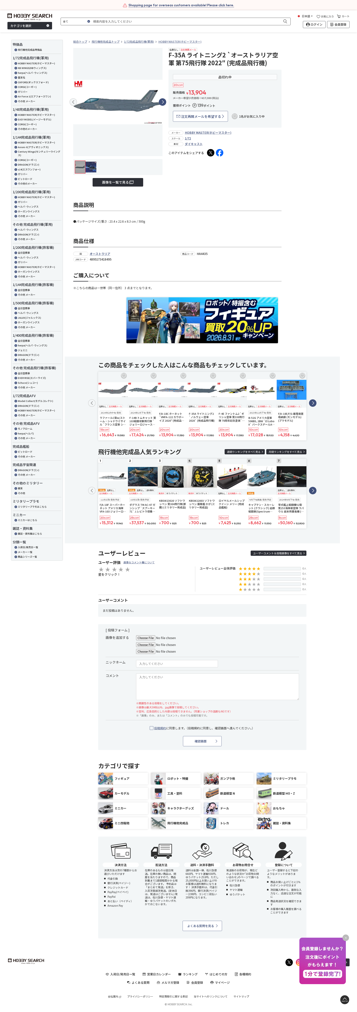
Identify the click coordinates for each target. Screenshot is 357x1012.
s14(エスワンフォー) (29, 169)
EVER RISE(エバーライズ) (32, 378)
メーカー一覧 (25, 552)
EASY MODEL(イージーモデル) (34, 119)
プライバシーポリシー (140, 996)
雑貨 (20, 488)
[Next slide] (162, 102)
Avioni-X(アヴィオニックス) (33, 147)
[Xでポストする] (210, 152)
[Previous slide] (73, 102)
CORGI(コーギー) (27, 87)
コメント (112, 675)
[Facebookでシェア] (219, 152)
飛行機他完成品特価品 (30, 49)
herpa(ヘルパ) (26, 433)
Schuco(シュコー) (28, 382)
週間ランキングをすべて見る (243, 452)
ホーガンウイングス (29, 211)
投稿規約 (160, 728)
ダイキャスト (194, 144)
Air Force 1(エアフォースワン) (34, 96)
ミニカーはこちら (27, 520)
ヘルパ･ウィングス (28, 206)
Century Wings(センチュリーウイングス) (39, 153)
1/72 (188, 138)
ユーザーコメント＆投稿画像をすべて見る (277, 553)
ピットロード (25, 179)
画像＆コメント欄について (139, 562)
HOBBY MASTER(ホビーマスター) (36, 63)
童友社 (21, 77)
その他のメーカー (27, 129)
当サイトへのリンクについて (211, 996)
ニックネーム (116, 662)
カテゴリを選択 (20, 25)
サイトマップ (241, 996)
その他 (21, 493)
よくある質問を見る (200, 926)
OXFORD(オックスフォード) (33, 82)
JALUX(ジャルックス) (29, 317)
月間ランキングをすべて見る (285, 452)
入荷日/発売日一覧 (28, 547)
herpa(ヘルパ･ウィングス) (32, 73)
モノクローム (25, 428)
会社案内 (113, 996)
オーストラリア (100, 253)
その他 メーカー (26, 101)
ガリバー (23, 91)
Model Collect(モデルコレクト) (35, 401)
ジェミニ (23, 350)
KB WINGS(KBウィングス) (32, 68)
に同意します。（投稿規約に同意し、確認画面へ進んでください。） (204, 728)
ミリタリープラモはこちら (32, 506)
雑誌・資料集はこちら (30, 533)
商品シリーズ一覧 (27, 556)
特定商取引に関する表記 (173, 996)
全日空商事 (24, 252)
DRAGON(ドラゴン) (28, 164)
